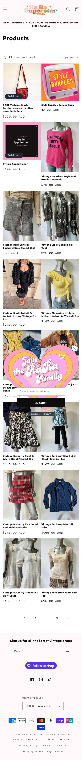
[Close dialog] (74, 348)
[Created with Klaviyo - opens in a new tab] (41, 414)
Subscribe (41, 402)
